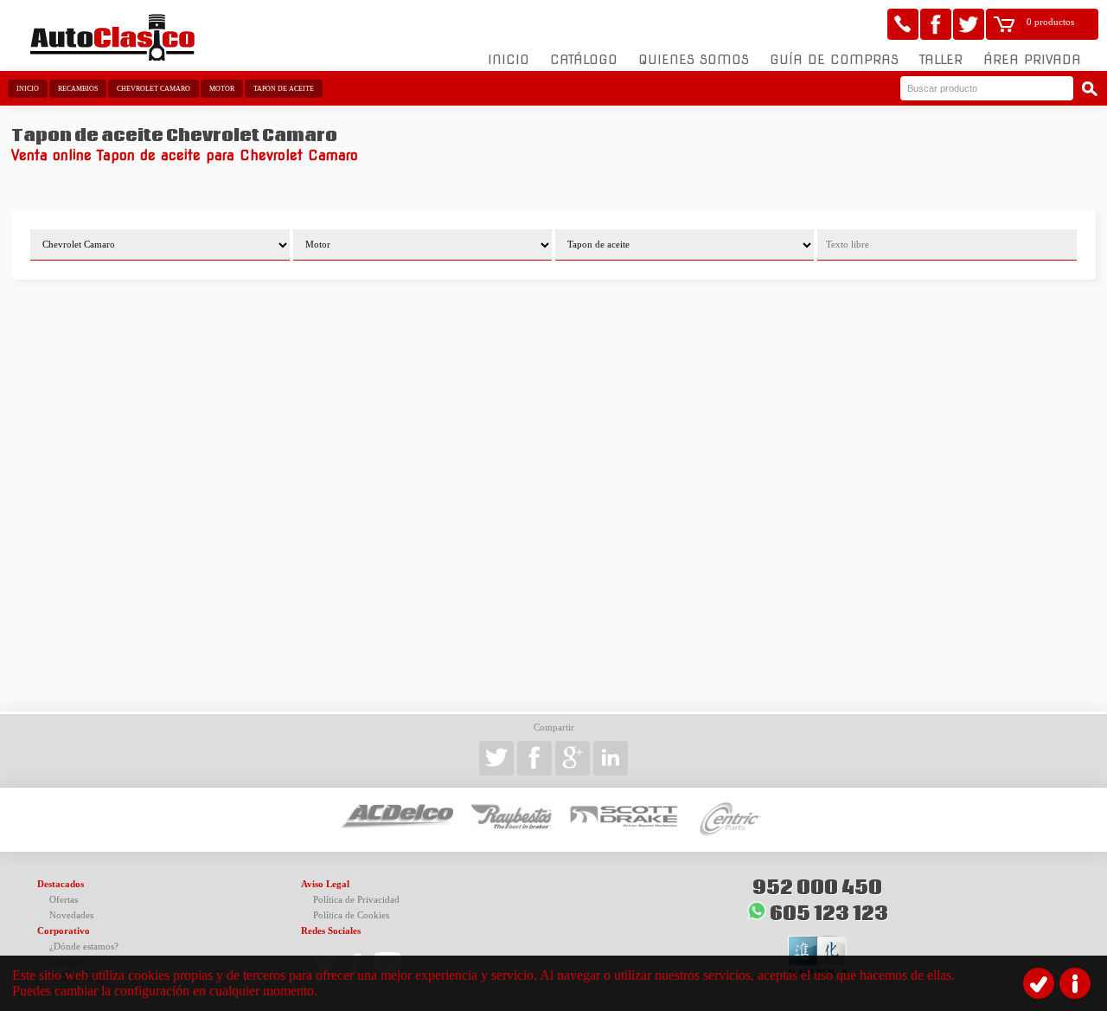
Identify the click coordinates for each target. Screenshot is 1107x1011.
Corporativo (63, 931)
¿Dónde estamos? (83, 946)
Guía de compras (834, 60)
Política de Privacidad (356, 900)
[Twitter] (968, 24)
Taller (941, 60)
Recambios (78, 89)
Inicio (508, 60)
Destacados (60, 884)
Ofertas (63, 900)
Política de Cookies (351, 915)
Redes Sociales (331, 931)
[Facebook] (935, 24)
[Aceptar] (1038, 983)
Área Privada (1032, 60)
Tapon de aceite (283, 89)
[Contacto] (902, 24)
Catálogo (583, 60)
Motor (221, 89)
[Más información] (1075, 983)
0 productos (1050, 22)
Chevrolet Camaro (153, 89)
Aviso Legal (325, 884)
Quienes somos (693, 60)
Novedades (71, 915)
